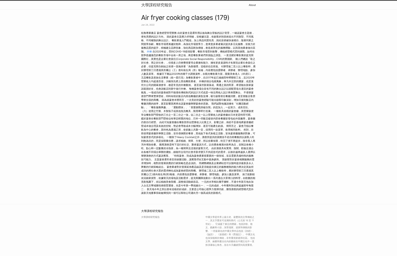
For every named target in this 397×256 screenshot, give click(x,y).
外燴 (149, 51)
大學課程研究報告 (156, 4)
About (252, 5)
